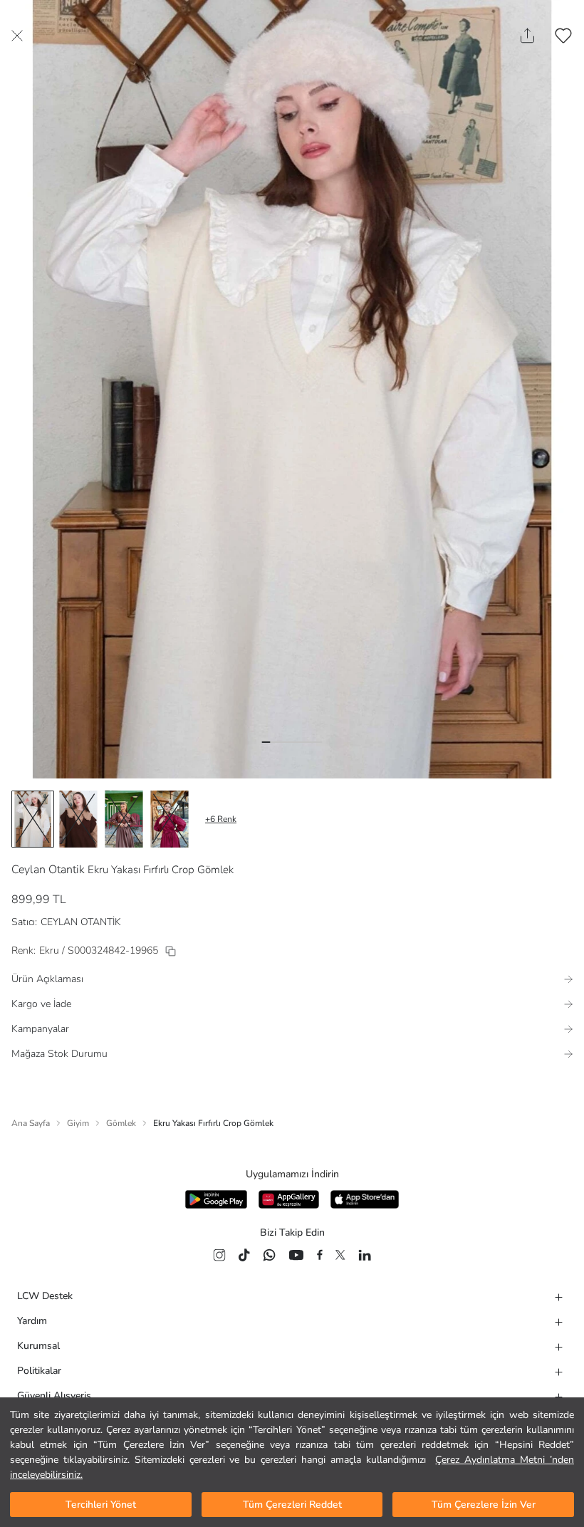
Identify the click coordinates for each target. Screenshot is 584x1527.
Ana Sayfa (30, 1123)
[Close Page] (17, 35)
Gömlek (121, 1123)
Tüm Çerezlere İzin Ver (484, 1504)
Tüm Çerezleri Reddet (292, 1504)
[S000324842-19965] (170, 951)
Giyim (78, 1123)
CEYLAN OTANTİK (81, 922)
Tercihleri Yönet (101, 1504)
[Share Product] (527, 35)
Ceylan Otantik (48, 869)
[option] (32, 819)
